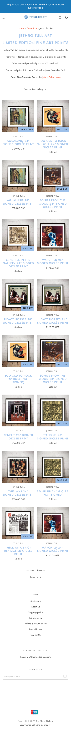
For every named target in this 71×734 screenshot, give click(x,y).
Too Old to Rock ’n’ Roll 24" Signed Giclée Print (52, 144)
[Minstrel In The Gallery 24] (18, 235)
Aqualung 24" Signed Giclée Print (18, 142)
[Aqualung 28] (18, 176)
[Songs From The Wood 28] (53, 351)
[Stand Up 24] (53, 467)
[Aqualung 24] (18, 116)
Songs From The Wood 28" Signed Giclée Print (53, 379)
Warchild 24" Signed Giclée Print (52, 549)
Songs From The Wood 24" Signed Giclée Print (53, 203)
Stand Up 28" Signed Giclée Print (52, 436)
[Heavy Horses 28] (18, 295)
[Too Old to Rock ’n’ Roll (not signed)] (18, 351)
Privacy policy (35, 618)
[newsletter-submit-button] (65, 677)
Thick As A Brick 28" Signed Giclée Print (18, 551)
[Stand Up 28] (53, 410)
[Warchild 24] (53, 523)
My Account (35, 601)
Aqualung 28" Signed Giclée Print (18, 202)
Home (21, 28)
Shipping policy (35, 612)
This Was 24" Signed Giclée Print (18, 493)
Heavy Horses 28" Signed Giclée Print (18, 321)
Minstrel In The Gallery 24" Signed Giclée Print (18, 263)
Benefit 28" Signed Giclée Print (18, 436)
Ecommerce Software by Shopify (35, 724)
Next (39, 570)
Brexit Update (35, 629)
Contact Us (35, 635)
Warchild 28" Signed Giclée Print (52, 261)
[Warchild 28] (53, 235)
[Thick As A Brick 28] (18, 523)
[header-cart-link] (66, 18)
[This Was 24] (18, 467)
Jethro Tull (18, 136)
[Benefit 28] (18, 410)
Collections (32, 28)
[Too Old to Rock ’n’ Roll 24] (53, 116)
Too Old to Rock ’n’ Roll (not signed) (18, 379)
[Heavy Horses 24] (53, 295)
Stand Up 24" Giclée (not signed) (52, 493)
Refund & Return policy (35, 623)
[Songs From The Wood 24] (53, 176)
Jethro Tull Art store (51, 77)
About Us (35, 606)
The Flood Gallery (44, 721)
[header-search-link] (60, 18)
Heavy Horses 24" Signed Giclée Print (52, 321)
